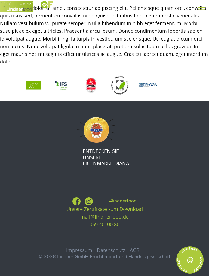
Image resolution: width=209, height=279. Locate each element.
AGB (135, 250)
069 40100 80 (104, 224)
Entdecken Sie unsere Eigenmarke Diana (106, 157)
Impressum (79, 250)
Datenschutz (111, 250)
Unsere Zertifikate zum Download (104, 209)
